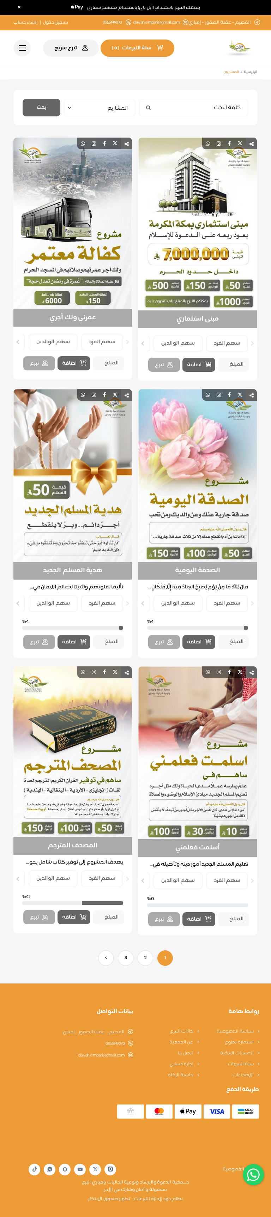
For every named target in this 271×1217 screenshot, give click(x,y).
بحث (41, 107)
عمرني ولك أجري (72, 318)
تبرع (159, 365)
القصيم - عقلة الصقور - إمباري (94, 1032)
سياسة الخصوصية (235, 1031)
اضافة (194, 365)
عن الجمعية (181, 1042)
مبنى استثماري (197, 319)
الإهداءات (244, 1075)
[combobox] (100, 107)
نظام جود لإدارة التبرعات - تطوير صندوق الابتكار (135, 1199)
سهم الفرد (227, 343)
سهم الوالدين (178, 343)
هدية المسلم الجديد (72, 570)
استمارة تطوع (239, 1042)
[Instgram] (110, 1169)
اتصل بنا (186, 1053)
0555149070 (115, 1044)
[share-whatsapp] (207, 143)
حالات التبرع (182, 1031)
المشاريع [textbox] (118, 108)
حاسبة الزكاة (181, 1075)
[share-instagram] (218, 143)
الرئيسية (250, 72)
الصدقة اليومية (198, 570)
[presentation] (252, 343)
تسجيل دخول (55, 22)
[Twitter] (95, 1169)
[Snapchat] (65, 1169)
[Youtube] (80, 1169)
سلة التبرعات (241, 1064)
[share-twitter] (240, 143)
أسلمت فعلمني (197, 848)
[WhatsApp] (49, 1169)
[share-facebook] (229, 143)
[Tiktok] (34, 1169)
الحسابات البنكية (237, 1053)
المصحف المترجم (73, 846)
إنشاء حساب (25, 22)
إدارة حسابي (182, 1064)
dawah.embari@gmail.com (156, 22)
